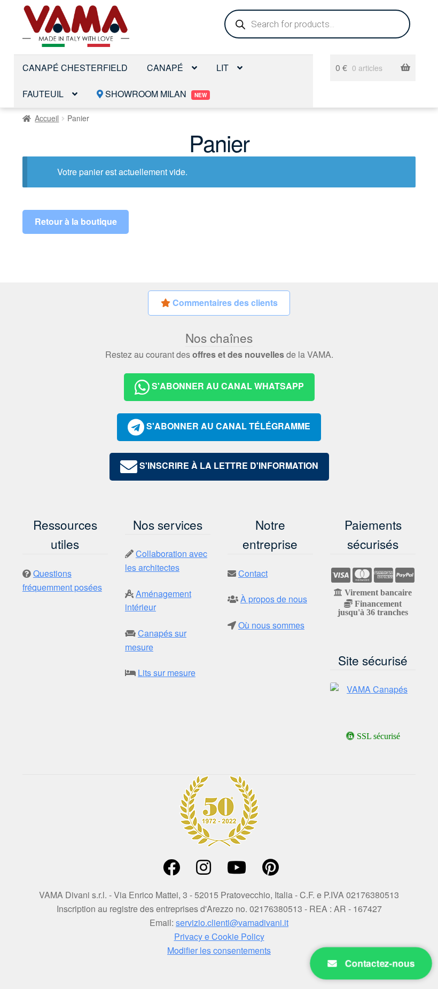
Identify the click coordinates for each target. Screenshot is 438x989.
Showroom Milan (155, 94)
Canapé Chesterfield (75, 67)
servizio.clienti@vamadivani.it (232, 922)
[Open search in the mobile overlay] (317, 24)
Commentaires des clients (224, 302)
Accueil (47, 118)
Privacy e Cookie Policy (219, 936)
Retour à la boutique (76, 221)
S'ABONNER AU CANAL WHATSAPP (227, 386)
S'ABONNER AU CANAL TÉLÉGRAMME (227, 426)
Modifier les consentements (219, 950)
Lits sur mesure (166, 672)
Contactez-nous (378, 963)
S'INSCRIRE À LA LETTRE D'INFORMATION (227, 466)
